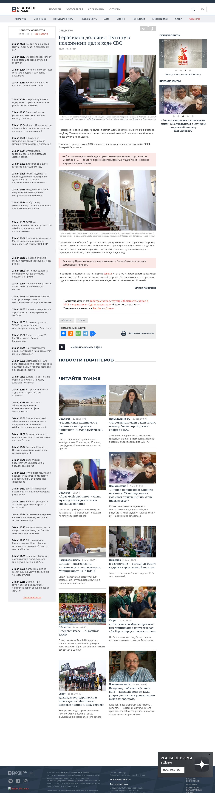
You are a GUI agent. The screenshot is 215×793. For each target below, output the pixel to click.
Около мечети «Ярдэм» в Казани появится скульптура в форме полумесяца (31, 517)
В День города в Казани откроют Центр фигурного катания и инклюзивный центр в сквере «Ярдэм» (30, 545)
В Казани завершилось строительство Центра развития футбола (31, 312)
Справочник (96, 9)
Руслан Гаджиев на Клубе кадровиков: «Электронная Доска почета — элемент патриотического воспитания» (30, 178)
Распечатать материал (141, 333)
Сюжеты (114, 9)
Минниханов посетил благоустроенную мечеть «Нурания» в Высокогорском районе (31, 299)
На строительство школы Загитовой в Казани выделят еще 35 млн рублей (31, 350)
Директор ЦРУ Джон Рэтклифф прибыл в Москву (30, 165)
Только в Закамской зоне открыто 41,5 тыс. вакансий (132, 570)
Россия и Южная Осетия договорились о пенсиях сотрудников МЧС (29, 449)
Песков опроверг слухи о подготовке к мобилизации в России (31, 286)
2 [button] (180, 70)
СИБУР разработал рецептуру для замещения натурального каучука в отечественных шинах (79, 573)
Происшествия (118, 485)
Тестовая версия (119, 784)
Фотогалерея (74, 9)
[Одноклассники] (152, 28)
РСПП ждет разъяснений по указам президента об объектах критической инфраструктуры (32, 227)
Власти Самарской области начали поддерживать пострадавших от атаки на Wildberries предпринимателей (29, 423)
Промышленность (63, 18)
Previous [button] (161, 53)
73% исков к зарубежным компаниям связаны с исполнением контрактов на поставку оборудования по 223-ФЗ (132, 432)
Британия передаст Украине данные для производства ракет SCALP (31, 491)
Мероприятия (160, 18)
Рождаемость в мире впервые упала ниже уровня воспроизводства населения (30, 192)
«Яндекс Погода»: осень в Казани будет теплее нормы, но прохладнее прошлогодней (31, 128)
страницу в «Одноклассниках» (91, 304)
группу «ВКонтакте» (124, 300)
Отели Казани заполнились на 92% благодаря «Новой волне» (29, 153)
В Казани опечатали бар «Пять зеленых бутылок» (30, 84)
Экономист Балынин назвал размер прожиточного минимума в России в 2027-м (30, 558)
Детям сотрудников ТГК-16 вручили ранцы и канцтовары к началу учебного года (31, 325)
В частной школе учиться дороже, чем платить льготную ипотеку (28, 115)
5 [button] (192, 116)
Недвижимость (89, 18)
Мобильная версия (120, 779)
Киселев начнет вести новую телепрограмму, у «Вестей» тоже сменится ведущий (31, 530)
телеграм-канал (100, 300)
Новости (55, 9)
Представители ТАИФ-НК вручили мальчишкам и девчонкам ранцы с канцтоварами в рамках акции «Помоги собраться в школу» (82, 640)
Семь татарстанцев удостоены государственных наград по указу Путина (31, 437)
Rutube (97, 308)
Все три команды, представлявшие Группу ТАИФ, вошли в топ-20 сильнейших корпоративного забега (81, 707)
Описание (191, 784)
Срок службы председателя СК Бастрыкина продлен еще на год (28, 462)
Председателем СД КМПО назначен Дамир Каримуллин (29, 338)
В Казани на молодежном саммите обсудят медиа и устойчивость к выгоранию (31, 140)
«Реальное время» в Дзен (86, 347)
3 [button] (185, 70)
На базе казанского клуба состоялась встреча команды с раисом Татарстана (132, 632)
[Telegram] (85, 333)
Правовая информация (193, 780)
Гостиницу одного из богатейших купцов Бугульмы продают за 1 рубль (30, 273)
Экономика (40, 18)
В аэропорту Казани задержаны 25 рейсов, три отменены (30, 392)
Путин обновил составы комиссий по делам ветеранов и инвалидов (32, 72)
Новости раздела (32, 597)
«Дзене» (109, 308)
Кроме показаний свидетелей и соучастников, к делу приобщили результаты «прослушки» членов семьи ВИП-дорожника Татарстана (132, 502)
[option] (183, 53)
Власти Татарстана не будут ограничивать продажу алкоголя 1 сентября (31, 379)
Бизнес (121, 18)
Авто (106, 18)
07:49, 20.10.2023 (67, 49)
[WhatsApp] (78, 333)
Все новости (41, 34)
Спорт (178, 18)
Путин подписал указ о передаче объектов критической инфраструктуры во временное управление (31, 477)
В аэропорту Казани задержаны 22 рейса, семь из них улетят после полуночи (30, 102)
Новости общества (32, 30)
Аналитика (20, 18)
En (202, 9)
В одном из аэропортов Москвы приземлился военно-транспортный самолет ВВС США (31, 240)
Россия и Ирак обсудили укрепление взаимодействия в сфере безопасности (27, 407)
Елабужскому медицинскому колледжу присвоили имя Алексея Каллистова (31, 205)
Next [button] (204, 53)
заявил (108, 273)
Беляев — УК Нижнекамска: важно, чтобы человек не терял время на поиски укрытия (31, 586)
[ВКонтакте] (144, 28)
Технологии (138, 18)
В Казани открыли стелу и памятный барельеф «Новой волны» (31, 260)
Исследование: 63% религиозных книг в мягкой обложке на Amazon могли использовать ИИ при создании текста (32, 365)
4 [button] (190, 70)
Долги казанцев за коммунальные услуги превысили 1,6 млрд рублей (30, 571)
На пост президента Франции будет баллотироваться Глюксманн (30, 504)
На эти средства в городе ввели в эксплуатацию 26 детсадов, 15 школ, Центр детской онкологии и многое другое (81, 435)
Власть (81, 320)
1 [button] (176, 70)
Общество (194, 18)
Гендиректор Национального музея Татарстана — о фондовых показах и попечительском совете (80, 506)
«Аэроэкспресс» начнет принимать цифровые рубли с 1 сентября (31, 59)
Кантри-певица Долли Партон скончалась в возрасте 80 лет (31, 46)
